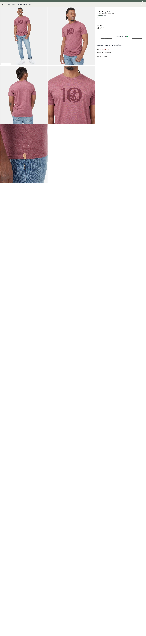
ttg (107, 28)
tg (105, 28)
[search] (141, 4)
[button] (120, 15)
